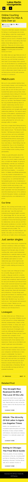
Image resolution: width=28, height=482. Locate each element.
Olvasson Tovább (10, 410)
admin (14, 24)
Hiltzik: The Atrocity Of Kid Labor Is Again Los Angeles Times (13, 420)
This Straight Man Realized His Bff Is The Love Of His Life (13, 392)
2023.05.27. (7, 24)
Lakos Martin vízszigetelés (14, 3)
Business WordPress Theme (13, 473)
